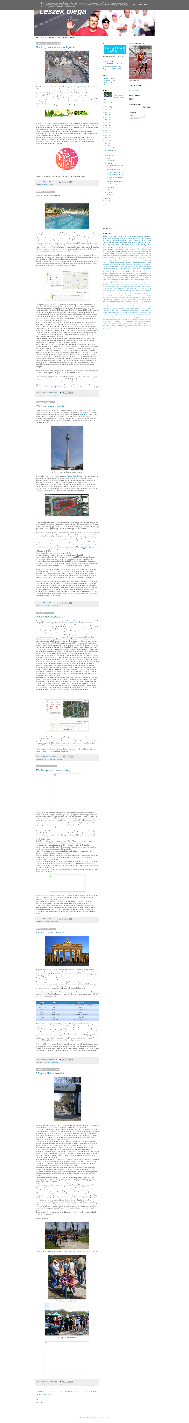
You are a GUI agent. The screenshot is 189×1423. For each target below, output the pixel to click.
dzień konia (106, 308)
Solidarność (106, 299)
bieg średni (106, 242)
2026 (107, 110)
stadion (128, 281)
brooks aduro (110, 306)
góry (117, 310)
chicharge (141, 306)
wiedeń (130, 238)
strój (150, 321)
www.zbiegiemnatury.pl (76, 1190)
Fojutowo (115, 271)
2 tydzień (111, 286)
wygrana (146, 325)
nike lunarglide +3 (143, 316)
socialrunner (137, 321)
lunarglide (116, 314)
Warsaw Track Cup (73, 476)
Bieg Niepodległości (113, 244)
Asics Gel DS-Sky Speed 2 (131, 288)
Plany (58, 37)
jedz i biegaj (140, 310)
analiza (145, 301)
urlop (129, 260)
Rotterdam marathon (126, 251)
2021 (107, 122)
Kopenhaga (106, 293)
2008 (121, 286)
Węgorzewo (106, 301)
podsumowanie (117, 238)
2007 (118, 286)
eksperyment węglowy (112, 259)
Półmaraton (107, 80)
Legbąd (111, 264)
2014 (107, 140)
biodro (140, 305)
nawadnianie (130, 316)
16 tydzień (106, 286)
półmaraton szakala (137, 319)
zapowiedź (106, 327)
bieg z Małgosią (115, 266)
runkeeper (116, 321)
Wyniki (65, 37)
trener (141, 323)
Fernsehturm (83, 414)
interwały (132, 310)
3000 (42, 759)
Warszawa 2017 (108, 240)
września (109, 153)
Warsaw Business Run (142, 299)
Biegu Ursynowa (57, 593)
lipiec (143, 312)
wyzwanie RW (127, 242)
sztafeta (112, 253)
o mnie (116, 279)
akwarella (141, 301)
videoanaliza (128, 325)
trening (149, 246)
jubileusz (137, 277)
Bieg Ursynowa (147, 255)
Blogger (108, 1418)
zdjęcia (146, 260)
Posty (133, 115)
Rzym (123, 257)
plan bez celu (146, 248)
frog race (114, 277)
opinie (108, 317)
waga (120, 255)
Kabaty (149, 292)
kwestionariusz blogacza (121, 312)
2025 (107, 112)
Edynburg (143, 244)
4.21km (109, 262)
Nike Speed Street (124, 273)
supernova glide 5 (112, 323)
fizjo (138, 308)
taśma (125, 323)
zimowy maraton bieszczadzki (135, 327)
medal (149, 314)
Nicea (120, 264)
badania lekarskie (107, 303)
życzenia (114, 328)
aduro (124, 301)
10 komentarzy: (53, 756)
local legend (148, 312)
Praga (119, 297)
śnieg (144, 327)
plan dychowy (130, 246)
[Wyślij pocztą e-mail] (63, 182)
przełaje (105, 281)
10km (42, 1384)
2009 (124, 286)
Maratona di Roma (135, 295)
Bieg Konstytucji (124, 248)
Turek (136, 273)
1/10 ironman (112, 284)
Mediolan (116, 264)
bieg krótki (135, 251)
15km (104, 271)
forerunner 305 (144, 308)
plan (104, 238)
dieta (150, 253)
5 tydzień (148, 286)
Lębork (132, 248)
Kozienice (116, 293)
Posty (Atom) (47, 1394)
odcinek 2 (73, 101)
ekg (117, 308)
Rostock (149, 264)
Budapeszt (148, 290)
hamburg (116, 240)
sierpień (131, 321)
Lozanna (144, 271)
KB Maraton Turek (131, 271)
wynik (150, 325)
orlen (108, 255)
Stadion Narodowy (114, 299)
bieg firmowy (131, 303)
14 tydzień (139, 284)
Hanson (121, 271)
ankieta (149, 301)
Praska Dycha (125, 297)
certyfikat (121, 306)
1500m (149, 284)
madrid (120, 314)
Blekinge (133, 290)
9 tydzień (114, 288)
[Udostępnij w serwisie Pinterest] (72, 182)
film (136, 308)
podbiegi (136, 279)
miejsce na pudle (111, 316)
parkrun (144, 242)
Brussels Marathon (140, 290)
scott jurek (126, 321)
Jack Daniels (143, 292)
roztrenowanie (137, 253)
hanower (126, 310)
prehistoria (141, 279)
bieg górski (138, 248)
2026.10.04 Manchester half (113, 66)
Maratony (72, 37)
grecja (104, 310)
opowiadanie (113, 317)
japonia (124, 259)
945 (119, 288)
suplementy (120, 323)
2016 (107, 135)
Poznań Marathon (142, 264)
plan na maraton (138, 238)
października (111, 150)
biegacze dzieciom (115, 305)
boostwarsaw (148, 305)
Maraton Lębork (113, 249)
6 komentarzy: (53, 181)
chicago (126, 306)
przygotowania (117, 281)
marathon (125, 314)
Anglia (121, 288)
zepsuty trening (123, 327)
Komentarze (135, 119)
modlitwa (118, 316)
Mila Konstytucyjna (114, 273)
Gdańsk (105, 257)
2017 (107, 133)
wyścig (126, 236)
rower (150, 319)
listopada (110, 148)
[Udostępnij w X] (68, 182)
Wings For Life (130, 257)
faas (104, 268)
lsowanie (111, 314)
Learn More (137, 5)
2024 (107, 115)
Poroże (132, 273)
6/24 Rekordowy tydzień (48, 195)
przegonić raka (117, 319)
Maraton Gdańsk (134, 293)
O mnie (43, 37)
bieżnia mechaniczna (129, 266)
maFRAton (148, 251)
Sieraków (149, 297)
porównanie (110, 319)
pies (132, 279)
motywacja (111, 279)
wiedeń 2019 (119, 242)
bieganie (122, 305)
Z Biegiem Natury (82, 1019)
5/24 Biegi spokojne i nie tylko (51, 406)
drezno (146, 306)
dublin (149, 306)
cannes (117, 306)
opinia (104, 317)
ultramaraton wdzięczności (118, 325)
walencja (142, 240)
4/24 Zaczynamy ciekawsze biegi (53, 770)
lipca (108, 158)
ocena (149, 316)
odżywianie (121, 279)
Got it (146, 5)
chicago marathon (133, 306)
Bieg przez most (114, 290)
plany (125, 238)
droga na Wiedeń (134, 240)
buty (104, 259)
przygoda (110, 281)
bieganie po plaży (129, 305)
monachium (123, 316)
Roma (136, 297)
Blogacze (51, 37)
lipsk (131, 253)
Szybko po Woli (123, 299)
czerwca (109, 160)
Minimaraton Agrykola (146, 295)
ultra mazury (106, 325)
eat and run (113, 308)
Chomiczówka (136, 262)
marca (109, 189)
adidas (111, 301)
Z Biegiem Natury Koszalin (50, 1073)
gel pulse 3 (121, 277)
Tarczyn (117, 253)
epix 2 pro (128, 308)
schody (121, 321)
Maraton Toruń (143, 293)
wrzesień (140, 325)
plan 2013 (136, 317)
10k (118, 284)
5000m (144, 249)
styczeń (105, 323)
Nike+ (115, 297)
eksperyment (122, 308)
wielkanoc (135, 325)
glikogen (108, 268)
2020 (107, 125)
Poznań (120, 257)
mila (143, 259)
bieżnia (122, 266)
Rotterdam (117, 251)
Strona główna (67, 1391)
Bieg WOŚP (146, 288)
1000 (147, 253)
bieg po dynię (141, 251)
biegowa (136, 305)
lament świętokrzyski (133, 312)
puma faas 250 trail (126, 319)
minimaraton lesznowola (109, 260)
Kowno (111, 293)
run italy (105, 321)
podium (144, 317)
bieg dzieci (125, 303)
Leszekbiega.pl (135, 90)
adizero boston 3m (118, 301)
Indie (124, 271)
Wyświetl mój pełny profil (110, 102)
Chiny (104, 292)
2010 (127, 286)
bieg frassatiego (139, 303)
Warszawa (148, 240)
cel (137, 275)
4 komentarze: (53, 1381)
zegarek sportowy (113, 327)
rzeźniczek (116, 270)
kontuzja (142, 277)
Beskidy (140, 288)
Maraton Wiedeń (125, 295)
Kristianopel (122, 293)
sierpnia (109, 155)
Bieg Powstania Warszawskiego (130, 244)
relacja (112, 242)
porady (139, 268)
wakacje (124, 255)
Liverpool (127, 293)
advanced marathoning (132, 301)
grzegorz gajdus (111, 310)
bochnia (133, 275)
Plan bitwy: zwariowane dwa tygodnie (55, 47)
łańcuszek (148, 282)
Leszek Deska (120, 93)
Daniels (109, 292)
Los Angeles (147, 238)
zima (135, 270)
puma (143, 268)
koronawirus (129, 259)
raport (111, 270)
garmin (105, 255)
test (125, 270)
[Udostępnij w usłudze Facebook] (70, 182)
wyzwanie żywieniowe (138, 260)
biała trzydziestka (117, 303)
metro (104, 316)
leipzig (127, 253)
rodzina (124, 281)
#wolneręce (106, 284)
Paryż (123, 264)
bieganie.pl (128, 275)
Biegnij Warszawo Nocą (125, 290)
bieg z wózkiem (120, 275)
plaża (140, 317)
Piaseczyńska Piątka (131, 264)
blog (143, 305)
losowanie (105, 314)
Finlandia (114, 292)
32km (138, 286)
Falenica (149, 262)
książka (147, 277)
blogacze (149, 257)
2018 (107, 130)
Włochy (136, 257)
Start (37, 37)
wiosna (149, 281)
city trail (140, 275)
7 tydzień (109, 288)
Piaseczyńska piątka (66, 125)
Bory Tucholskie (126, 262)
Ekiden (105, 249)
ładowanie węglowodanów (144, 270)
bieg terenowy (142, 257)
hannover (121, 310)
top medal (137, 323)
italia (136, 310)
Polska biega (44, 585)
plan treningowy (132, 268)
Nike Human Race (108, 297)
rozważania (106, 253)
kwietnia (109, 187)
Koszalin (47, 1384)
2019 (107, 128)
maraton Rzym (131, 314)
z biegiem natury (57, 1384)
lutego (109, 192)
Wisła (150, 299)
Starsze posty (94, 1391)
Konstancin (106, 264)
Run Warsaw (142, 297)
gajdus (149, 308)
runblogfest (110, 321)
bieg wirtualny (147, 303)
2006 (115, 286)
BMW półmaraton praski (136, 255)
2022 (107, 120)
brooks (105, 306)
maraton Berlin (137, 259)
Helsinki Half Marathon (128, 292)
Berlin (111, 271)
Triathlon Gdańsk (132, 299)
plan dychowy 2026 (121, 268)
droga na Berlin (45, 395)
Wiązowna (122, 253)
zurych (143, 253)
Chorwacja (143, 262)
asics (109, 266)
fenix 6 (133, 308)
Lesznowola (111, 257)
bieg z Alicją (112, 275)
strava (147, 321)
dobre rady (146, 275)
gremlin (112, 251)
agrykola (105, 266)
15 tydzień (144, 284)
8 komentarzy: (53, 918)
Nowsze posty (40, 1391)
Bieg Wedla (118, 262)
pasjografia (120, 317)
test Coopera (130, 323)
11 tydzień (121, 284)
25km (135, 286)
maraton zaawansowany (142, 314)
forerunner (108, 277)
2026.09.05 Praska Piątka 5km (114, 64)
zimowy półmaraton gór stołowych (135, 282)
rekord (46, 759)
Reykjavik (132, 297)
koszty (109, 312)
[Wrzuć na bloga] (66, 182)
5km (105, 85)
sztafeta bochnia (135, 281)
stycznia (109, 195)
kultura (113, 312)
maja (108, 163)
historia (132, 277)
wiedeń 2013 (143, 281)
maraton (140, 236)
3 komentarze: (53, 392)
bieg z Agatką (106, 305)
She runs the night (80, 139)
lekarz (140, 312)
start (50, 759)
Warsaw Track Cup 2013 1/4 (51, 616)
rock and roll (145, 319)
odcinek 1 (66, 101)
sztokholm (125, 260)
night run (136, 316)
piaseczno (127, 279)
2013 (107, 143)
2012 (107, 198)
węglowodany (130, 270)
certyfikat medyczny (141, 266)
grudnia (109, 145)
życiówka (135, 249)
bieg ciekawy (115, 246)
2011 (107, 200)
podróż (47, 184)
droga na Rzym (123, 240)
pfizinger (131, 317)
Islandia (137, 292)
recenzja (119, 260)
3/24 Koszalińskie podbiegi (50, 932)
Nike (116, 257)
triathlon (52, 184)
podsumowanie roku (141, 246)
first (120, 259)
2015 (107, 138)
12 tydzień (127, 284)
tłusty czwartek (147, 323)
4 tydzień (143, 286)
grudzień (127, 277)
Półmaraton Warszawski (110, 248)
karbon (146, 310)
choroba (149, 266)
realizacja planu (54, 395)
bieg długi (122, 246)
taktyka (121, 270)
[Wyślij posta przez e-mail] (60, 181)
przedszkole (148, 279)
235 (133, 286)
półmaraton (147, 236)
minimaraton (148, 259)
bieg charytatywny (144, 273)
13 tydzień (133, 284)
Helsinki (119, 292)
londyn (113, 268)
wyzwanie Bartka (108, 282)
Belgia (43, 184)
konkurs (105, 312)
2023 (107, 117)
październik (126, 317)
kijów (150, 310)
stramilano (142, 321)
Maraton (106, 78)
